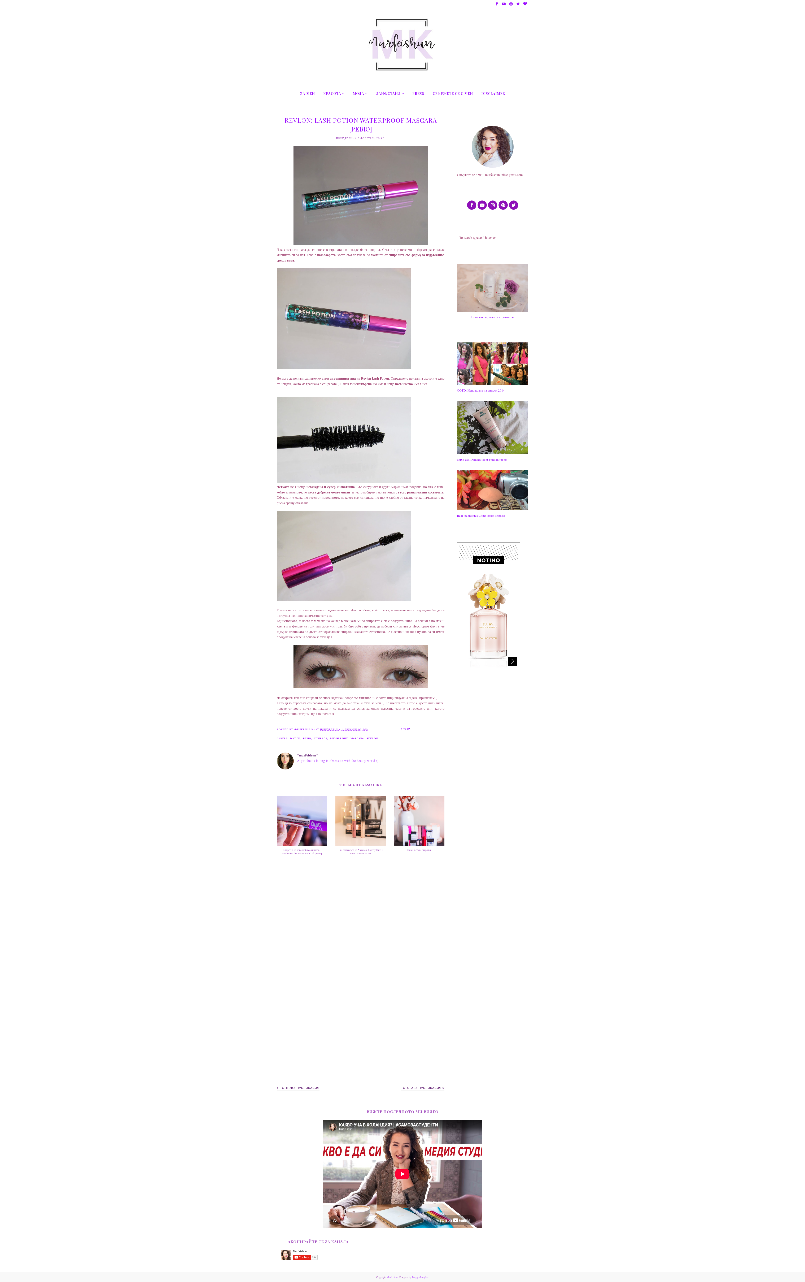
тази (356, 703)
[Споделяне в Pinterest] (433, 728)
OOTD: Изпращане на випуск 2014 (481, 390)
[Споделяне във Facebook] (417, 728)
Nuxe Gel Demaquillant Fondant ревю (482, 459)
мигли (295, 738)
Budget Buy (339, 738)
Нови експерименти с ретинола (492, 317)
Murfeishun (392, 1277)
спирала (320, 738)
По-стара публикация (421, 1087)
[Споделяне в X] (425, 728)
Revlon (372, 738)
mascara (357, 738)
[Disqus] (360, 922)
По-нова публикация (299, 1087)
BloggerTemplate (420, 1277)
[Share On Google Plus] (441, 728)
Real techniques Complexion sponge (481, 515)
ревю (307, 738)
